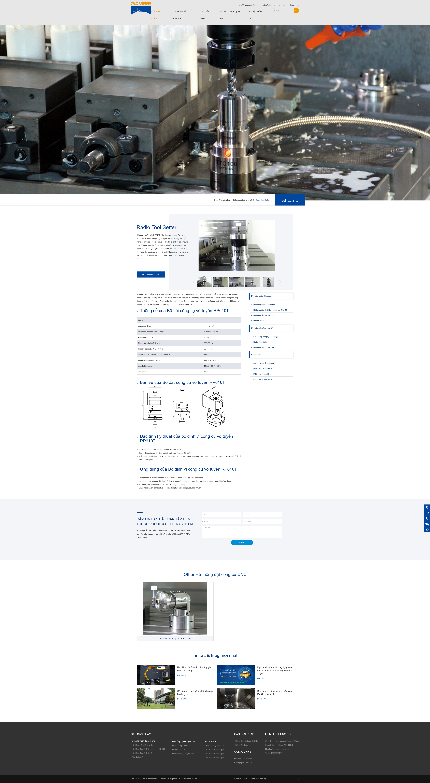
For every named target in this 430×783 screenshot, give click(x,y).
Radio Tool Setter (262, 200)
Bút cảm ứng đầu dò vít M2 (264, 363)
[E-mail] (427, 513)
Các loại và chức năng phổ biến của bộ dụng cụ (195, 693)
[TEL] (427, 518)
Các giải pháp (204, 14)
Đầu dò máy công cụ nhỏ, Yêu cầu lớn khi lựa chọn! (274, 693)
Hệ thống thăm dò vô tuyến (264, 305)
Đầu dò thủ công (260, 321)
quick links (242, 751)
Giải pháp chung (241, 745)
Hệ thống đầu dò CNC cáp (263, 315)
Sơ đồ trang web (241, 779)
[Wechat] (427, 524)
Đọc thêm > (181, 675)
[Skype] (427, 507)
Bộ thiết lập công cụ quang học (265, 337)
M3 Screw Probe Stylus (262, 369)
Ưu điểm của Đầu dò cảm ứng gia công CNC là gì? (194, 669)
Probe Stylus (256, 355)
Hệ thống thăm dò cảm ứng (262, 296)
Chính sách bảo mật (258, 779)
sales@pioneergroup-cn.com (272, 5)
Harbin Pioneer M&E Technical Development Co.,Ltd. (163, 779)
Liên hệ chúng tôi (255, 14)
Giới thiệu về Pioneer (179, 14)
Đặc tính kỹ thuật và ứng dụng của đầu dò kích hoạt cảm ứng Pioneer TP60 (274, 670)
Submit (242, 543)
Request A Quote (152, 275)
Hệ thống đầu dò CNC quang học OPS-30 (270, 310)
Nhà (216, 200)
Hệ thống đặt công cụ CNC (243, 200)
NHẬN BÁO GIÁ (290, 200)
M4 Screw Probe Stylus (262, 374)
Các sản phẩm (155, 14)
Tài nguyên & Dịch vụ (230, 14)
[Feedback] (427, 529)
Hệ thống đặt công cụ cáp (263, 347)
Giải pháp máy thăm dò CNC (246, 741)
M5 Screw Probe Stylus (262, 379)
